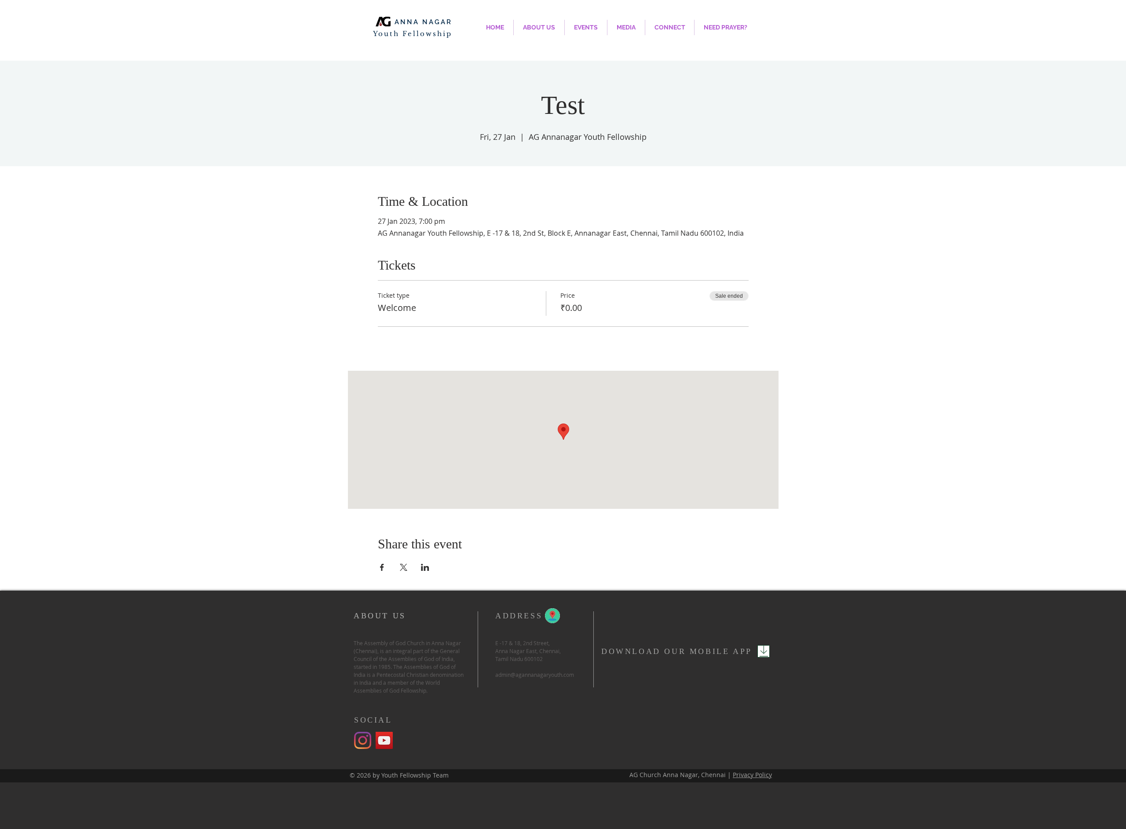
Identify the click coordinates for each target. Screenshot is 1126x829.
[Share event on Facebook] (382, 567)
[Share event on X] (403, 567)
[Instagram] (362, 740)
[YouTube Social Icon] (384, 740)
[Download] (763, 651)
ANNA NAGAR (423, 22)
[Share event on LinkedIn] (425, 567)
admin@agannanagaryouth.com (534, 674)
